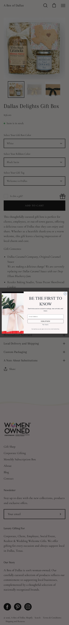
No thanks (45, 324)
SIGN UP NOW (45, 321)
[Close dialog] (65, 293)
